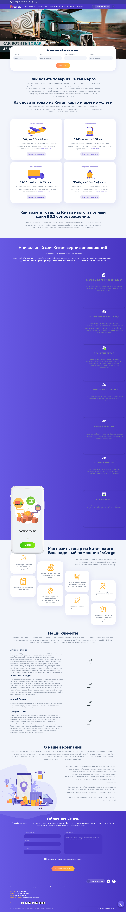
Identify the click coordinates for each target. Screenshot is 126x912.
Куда (41, 54)
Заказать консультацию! (36, 154)
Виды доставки (36, 887)
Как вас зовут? (30, 832)
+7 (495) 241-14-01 (21, 2)
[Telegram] (25, 903)
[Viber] (29, 903)
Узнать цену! (63, 65)
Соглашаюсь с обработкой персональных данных (64, 859)
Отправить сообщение (63, 868)
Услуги (52, 887)
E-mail (27, 848)
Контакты (67, 887)
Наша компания (16, 887)
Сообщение (69, 832)
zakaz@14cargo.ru (34, 2)
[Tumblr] (40, 903)
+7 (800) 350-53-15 (23, 893)
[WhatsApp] (32, 903)
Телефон (27, 840)
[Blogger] (43, 903)
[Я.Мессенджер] (22, 903)
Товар (92, 54)
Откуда (16, 54)
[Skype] (36, 903)
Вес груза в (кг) (70, 54)
